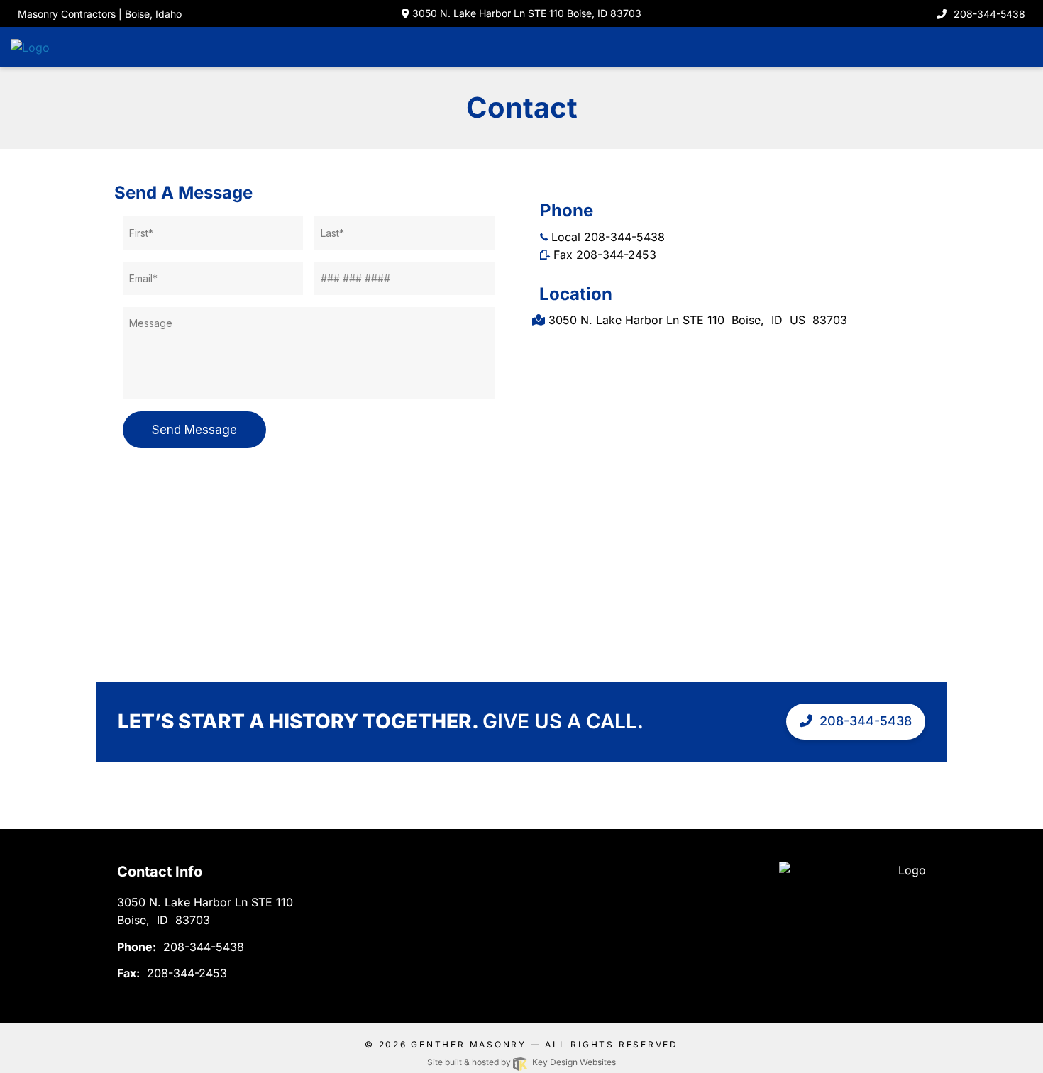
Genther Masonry (468, 1044)
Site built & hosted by (521, 1062)
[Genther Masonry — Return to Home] (60, 46)
